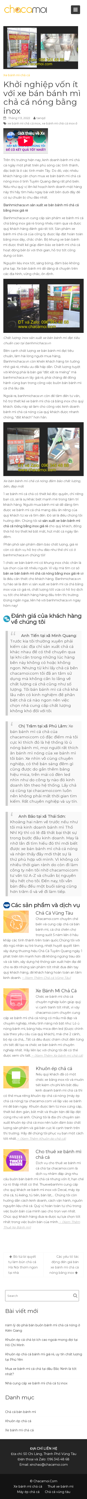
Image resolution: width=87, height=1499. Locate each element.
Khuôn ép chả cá (18, 1421)
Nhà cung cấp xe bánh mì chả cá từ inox (36, 1383)
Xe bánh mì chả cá (16, 75)
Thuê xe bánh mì (60, 1486)
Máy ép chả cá (28, 1492)
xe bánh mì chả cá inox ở (59, 123)
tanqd (41, 118)
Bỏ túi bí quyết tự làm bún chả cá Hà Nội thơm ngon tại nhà (23, 1265)
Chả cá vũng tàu (57, 1492)
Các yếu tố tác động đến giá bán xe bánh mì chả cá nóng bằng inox (64, 1265)
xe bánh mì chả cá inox (24, 123)
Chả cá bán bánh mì (20, 1412)
